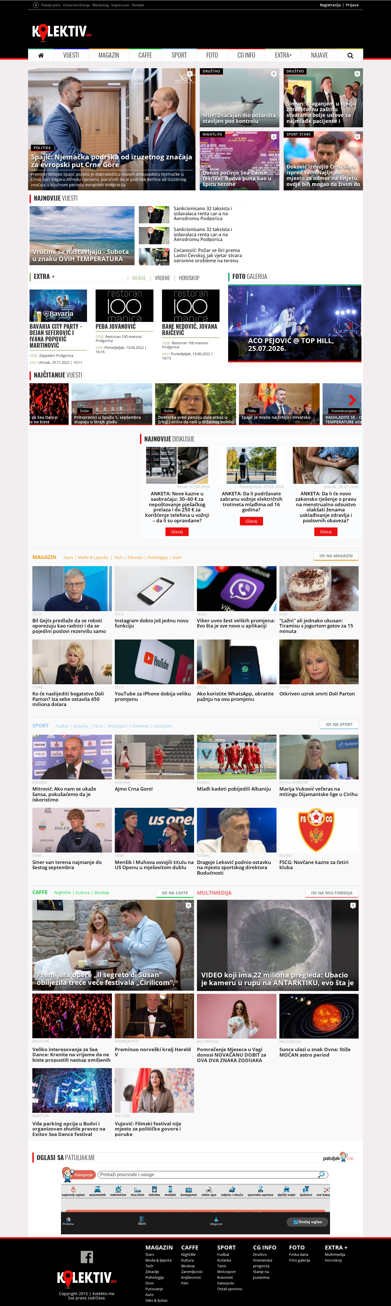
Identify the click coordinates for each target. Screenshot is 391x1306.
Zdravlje (135, 557)
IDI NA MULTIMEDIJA (332, 893)
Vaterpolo (163, 726)
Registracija (330, 4)
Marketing (100, 5)
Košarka (80, 726)
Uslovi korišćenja (76, 5)
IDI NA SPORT (339, 724)
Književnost (191, 1277)
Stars (68, 557)
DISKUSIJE (169, 439)
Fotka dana (298, 1254)
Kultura (83, 892)
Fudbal (62, 726)
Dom (177, 557)
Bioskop (101, 892)
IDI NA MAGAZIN (336, 555)
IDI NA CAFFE (175, 893)
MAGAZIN (108, 55)
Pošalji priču (50, 5)
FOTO (212, 55)
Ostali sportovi (229, 1288)
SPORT (179, 55)
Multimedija (335, 1254)
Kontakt (138, 5)
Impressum (120, 5)
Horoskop (333, 1260)
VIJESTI (71, 55)
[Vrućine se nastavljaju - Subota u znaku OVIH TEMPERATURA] (82, 235)
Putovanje (154, 1288)
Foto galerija (299, 1260)
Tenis (98, 726)
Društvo (260, 1254)
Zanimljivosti (192, 1271)
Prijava (352, 4)
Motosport (118, 726)
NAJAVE (319, 55)
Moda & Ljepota (93, 557)
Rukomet (140, 726)
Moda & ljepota (158, 1260)
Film (184, 1283)
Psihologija (157, 557)
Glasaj (177, 531)
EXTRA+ (283, 55)
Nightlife (62, 892)
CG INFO (246, 55)
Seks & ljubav (156, 1300)
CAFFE (145, 55)
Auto (149, 1294)
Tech (118, 557)
